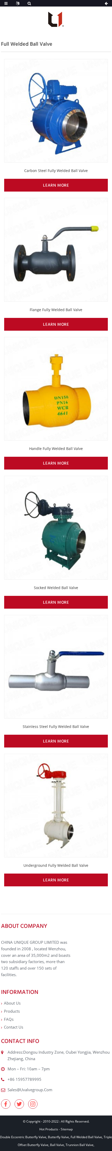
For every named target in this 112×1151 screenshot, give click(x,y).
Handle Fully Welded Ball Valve (56, 448)
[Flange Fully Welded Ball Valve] (55, 249)
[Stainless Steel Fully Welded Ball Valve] (55, 666)
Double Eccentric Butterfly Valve (23, 1137)
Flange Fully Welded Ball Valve (56, 309)
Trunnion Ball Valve (80, 1145)
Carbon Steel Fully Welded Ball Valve (56, 170)
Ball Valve (57, 1145)
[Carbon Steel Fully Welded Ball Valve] (55, 110)
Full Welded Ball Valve (86, 1137)
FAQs (9, 1019)
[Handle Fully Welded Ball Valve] (55, 388)
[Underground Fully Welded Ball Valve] (55, 805)
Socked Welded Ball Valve (56, 587)
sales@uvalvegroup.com (30, 1089)
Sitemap (67, 1129)
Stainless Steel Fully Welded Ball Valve (56, 726)
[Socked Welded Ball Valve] (55, 527)
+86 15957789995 (24, 1079)
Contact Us (13, 1027)
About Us (12, 1003)
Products (12, 1011)
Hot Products (48, 1129)
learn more (56, 185)
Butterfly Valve (58, 1137)
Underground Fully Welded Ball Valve (55, 865)
